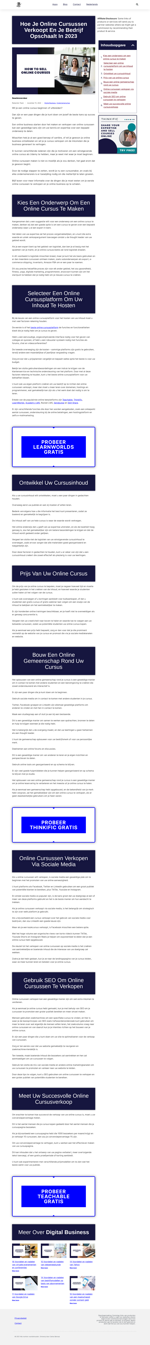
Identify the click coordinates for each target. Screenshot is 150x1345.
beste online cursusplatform (44, 327)
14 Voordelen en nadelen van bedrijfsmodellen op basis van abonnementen (52, 1280)
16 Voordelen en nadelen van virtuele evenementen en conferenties (24, 1264)
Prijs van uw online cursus (116, 77)
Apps (55, 4)
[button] (137, 4)
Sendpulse (59, 403)
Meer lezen (15, 1271)
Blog (65, 4)
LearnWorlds (18, 403)
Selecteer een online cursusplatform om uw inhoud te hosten (118, 66)
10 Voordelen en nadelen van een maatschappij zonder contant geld (81, 1297)
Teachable (67, 400)
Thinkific (78, 400)
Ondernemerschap (63, 103)
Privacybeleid (20, 1318)
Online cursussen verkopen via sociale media (118, 91)
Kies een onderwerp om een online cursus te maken (117, 57)
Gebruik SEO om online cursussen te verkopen (114, 98)
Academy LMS (32, 403)
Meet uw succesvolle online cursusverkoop (117, 105)
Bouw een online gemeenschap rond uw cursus (118, 83)
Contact (77, 4)
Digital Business (50, 103)
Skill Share (73, 403)
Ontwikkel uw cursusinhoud (117, 73)
